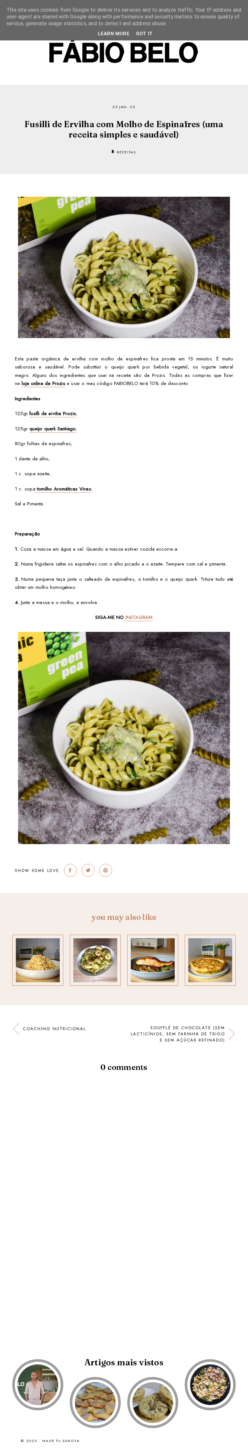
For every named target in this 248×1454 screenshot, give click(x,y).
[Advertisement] (124, 1285)
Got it (144, 34)
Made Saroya (61, 1441)
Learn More (113, 34)
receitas (126, 152)
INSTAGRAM (138, 617)
